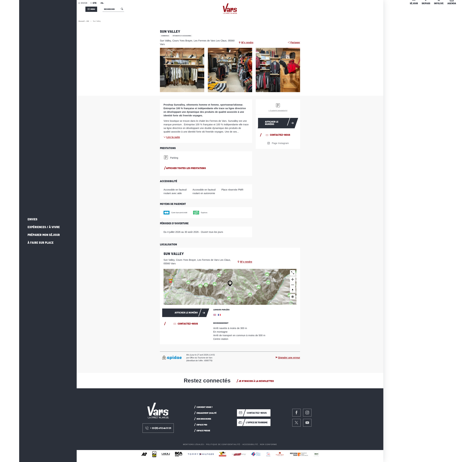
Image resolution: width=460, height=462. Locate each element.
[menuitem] (230, 8)
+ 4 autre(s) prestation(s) (277, 110)
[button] (101, 4)
